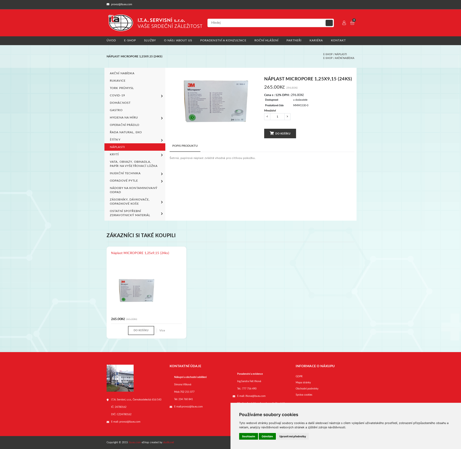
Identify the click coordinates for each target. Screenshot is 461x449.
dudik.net (168, 442)
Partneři (294, 40)
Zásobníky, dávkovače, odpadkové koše (130, 201)
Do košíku (282, 134)
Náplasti (341, 54)
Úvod (111, 40)
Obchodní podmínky (307, 389)
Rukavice (118, 80)
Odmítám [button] (267, 436)
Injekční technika (125, 173)
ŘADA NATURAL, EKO (126, 132)
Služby (150, 40)
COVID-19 (117, 95)
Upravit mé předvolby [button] (292, 436)
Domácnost (120, 102)
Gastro (116, 110)
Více (162, 330)
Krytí (114, 154)
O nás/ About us (178, 40)
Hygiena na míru (124, 117)
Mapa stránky (303, 382)
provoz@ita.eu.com (129, 422)
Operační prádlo (124, 125)
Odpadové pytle (124, 180)
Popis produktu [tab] (185, 145)
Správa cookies (304, 395)
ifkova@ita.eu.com (255, 396)
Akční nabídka (344, 58)
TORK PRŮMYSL (122, 88)
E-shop (130, 40)
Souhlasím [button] (248, 436)
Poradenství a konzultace (223, 40)
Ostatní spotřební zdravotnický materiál (130, 213)
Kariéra (316, 40)
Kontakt (338, 40)
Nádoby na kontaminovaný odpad (133, 190)
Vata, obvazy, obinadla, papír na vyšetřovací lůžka (134, 163)
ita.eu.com (135, 442)
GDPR (299, 376)
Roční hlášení (266, 40)
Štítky (115, 139)
